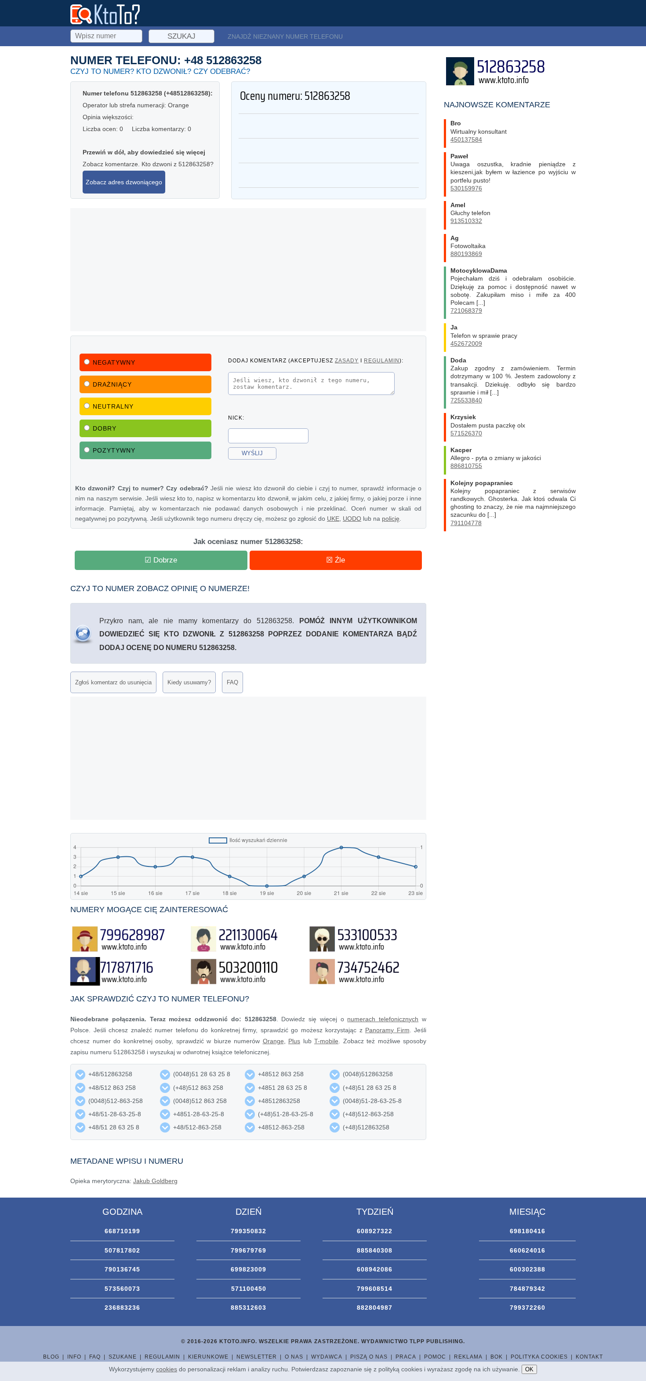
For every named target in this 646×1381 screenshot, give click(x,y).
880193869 (466, 253)
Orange (273, 1041)
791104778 (466, 522)
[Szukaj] (107, 34)
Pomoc (435, 1357)
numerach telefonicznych (382, 1019)
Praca (406, 1357)
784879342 (527, 1288)
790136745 (122, 1269)
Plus (294, 1041)
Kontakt (589, 1357)
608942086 (374, 1269)
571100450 (248, 1288)
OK (529, 1369)
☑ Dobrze (161, 560)
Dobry (104, 428)
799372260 (527, 1307)
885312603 (248, 1307)
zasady (347, 360)
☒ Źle (335, 560)
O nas (294, 1357)
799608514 (374, 1288)
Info (74, 1357)
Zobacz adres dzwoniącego (124, 182)
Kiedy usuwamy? (189, 682)
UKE (333, 518)
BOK (496, 1357)
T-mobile (326, 1041)
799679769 (248, 1250)
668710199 (122, 1231)
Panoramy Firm (387, 1030)
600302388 (527, 1269)
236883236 (122, 1307)
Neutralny (113, 406)
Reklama (468, 1357)
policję (390, 518)
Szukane (123, 1357)
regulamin (381, 360)
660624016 (527, 1250)
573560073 (122, 1288)
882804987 (374, 1307)
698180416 (527, 1231)
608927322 (374, 1231)
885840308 (374, 1250)
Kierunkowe (208, 1357)
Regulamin (162, 1357)
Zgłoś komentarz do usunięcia (113, 682)
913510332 (466, 220)
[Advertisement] (248, 269)
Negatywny (114, 362)
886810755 (466, 465)
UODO (352, 518)
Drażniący (112, 384)
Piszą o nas (369, 1357)
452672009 (466, 343)
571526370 (466, 433)
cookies (166, 1369)
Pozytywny (114, 450)
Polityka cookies (539, 1357)
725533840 (466, 400)
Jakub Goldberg (155, 1180)
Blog (51, 1357)
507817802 (122, 1250)
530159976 (466, 188)
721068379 (466, 310)
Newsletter (256, 1357)
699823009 (248, 1269)
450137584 (466, 139)
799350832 (248, 1231)
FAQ (232, 682)
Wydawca (326, 1357)
